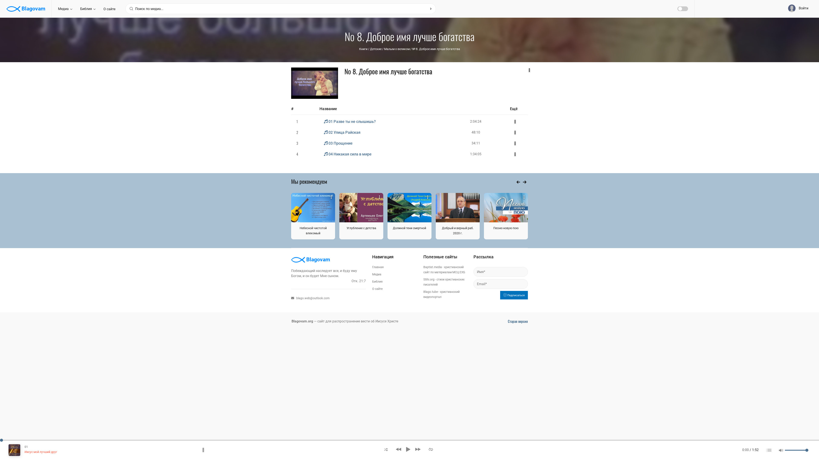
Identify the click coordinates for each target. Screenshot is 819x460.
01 (26, 446)
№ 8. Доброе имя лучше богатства (436, 49)
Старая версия (518, 321)
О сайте (109, 9)
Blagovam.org (302, 321)
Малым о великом (397, 49)
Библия (86, 9)
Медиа (64, 9)
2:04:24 (475, 121)
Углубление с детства (361, 228)
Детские (376, 49)
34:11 (476, 143)
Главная (378, 267)
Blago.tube (430, 291)
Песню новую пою (505, 228)
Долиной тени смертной (409, 228)
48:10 (476, 132)
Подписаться (516, 295)
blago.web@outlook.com (313, 298)
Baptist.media (432, 267)
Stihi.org (428, 279)
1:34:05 (475, 154)
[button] (386, 449)
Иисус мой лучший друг (41, 452)
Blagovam (32, 9)
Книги (363, 49)
